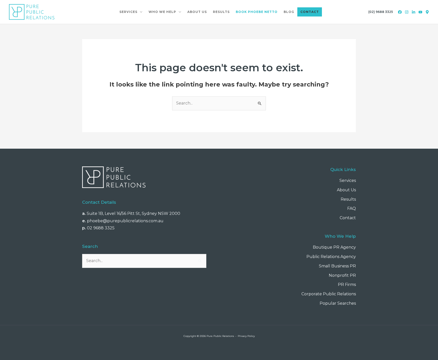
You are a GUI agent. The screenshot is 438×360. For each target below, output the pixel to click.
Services (347, 180)
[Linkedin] (413, 12)
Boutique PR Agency (334, 247)
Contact (348, 217)
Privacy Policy (246, 336)
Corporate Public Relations (328, 294)
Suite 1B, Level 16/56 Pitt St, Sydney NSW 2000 (133, 213)
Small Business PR (337, 266)
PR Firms (347, 284)
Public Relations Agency (331, 256)
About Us (346, 189)
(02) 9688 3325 (380, 12)
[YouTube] (420, 12)
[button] (139, 11)
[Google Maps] (427, 12)
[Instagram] (407, 12)
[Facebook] (400, 12)
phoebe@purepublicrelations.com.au (125, 220)
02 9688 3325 (101, 228)
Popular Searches (338, 303)
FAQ (351, 208)
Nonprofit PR (342, 275)
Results (348, 199)
